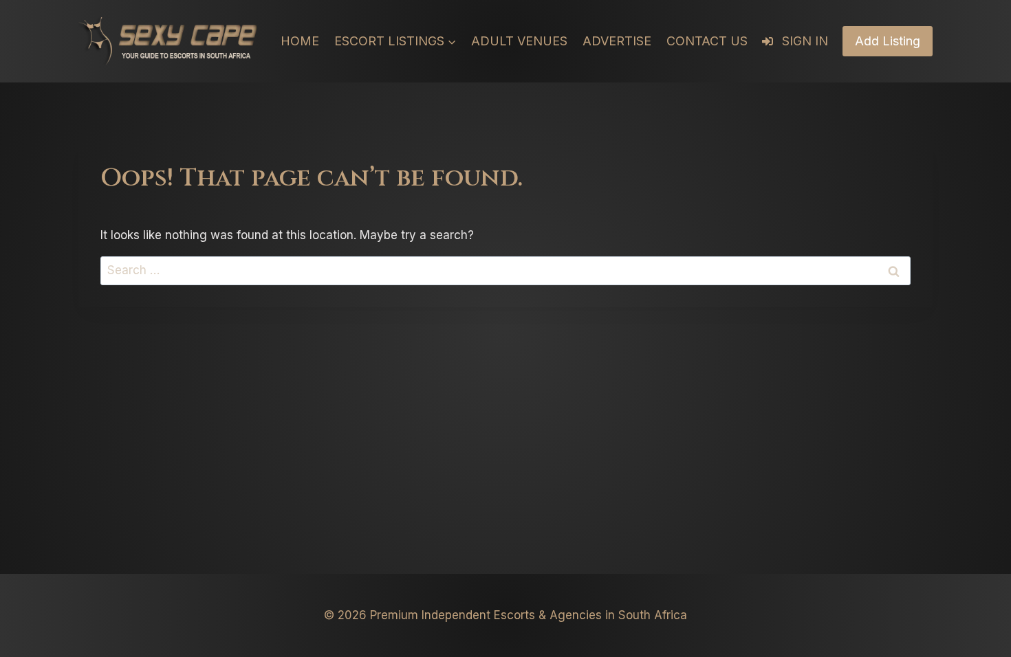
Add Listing (887, 41)
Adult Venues (519, 41)
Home (300, 41)
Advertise (617, 41)
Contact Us (707, 41)
